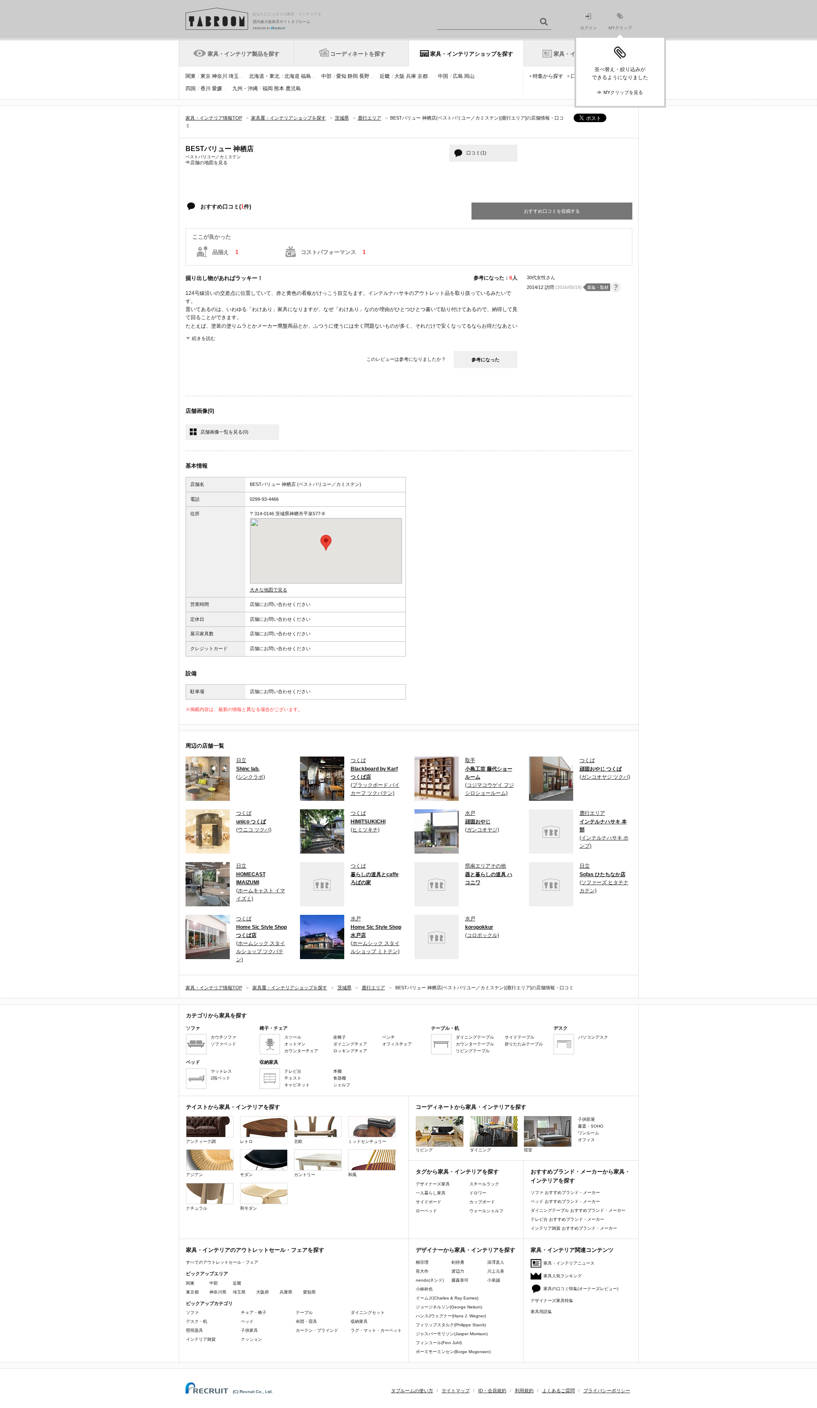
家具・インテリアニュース (568, 1263)
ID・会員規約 (492, 1390)
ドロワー (477, 1193)
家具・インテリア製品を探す (244, 54)
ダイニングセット (368, 1312)
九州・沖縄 (245, 88)
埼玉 (234, 76)
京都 (422, 76)
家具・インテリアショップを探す (471, 54)
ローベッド (426, 1210)
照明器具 (194, 1330)
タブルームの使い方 (412, 1390)
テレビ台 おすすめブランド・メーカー (567, 1219)
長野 (364, 76)
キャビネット (297, 1084)
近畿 (385, 76)
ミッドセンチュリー (367, 1141)
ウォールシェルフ (486, 1210)
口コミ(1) (476, 152)
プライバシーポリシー (606, 1390)
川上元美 (495, 1271)
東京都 (192, 1292)
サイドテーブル (519, 1037)
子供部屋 (586, 1119)
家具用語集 (541, 1311)
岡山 (469, 76)
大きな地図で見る (268, 589)
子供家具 (249, 1330)
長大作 (422, 1271)
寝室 (528, 1150)
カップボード (482, 1202)
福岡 (268, 88)
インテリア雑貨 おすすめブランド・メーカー (574, 1228)
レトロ (246, 1141)
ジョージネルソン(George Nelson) (449, 1307)
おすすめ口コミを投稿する (552, 211)
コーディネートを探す (358, 54)
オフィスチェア (397, 1044)
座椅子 (339, 1037)
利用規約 (524, 1390)
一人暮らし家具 (431, 1193)
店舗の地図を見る (209, 162)
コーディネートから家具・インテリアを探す (471, 1107)
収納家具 (359, 1321)
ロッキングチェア (350, 1050)
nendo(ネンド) (430, 1280)
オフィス (586, 1139)
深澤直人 (495, 1262)
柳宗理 (422, 1262)
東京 (205, 76)
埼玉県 (239, 1292)
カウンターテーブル (475, 1044)
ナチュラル (196, 1208)
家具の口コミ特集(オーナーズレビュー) (580, 1288)
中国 (443, 76)
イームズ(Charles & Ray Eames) (447, 1298)
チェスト (292, 1078)
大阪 (399, 76)
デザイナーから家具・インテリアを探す (465, 1250)
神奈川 (219, 76)
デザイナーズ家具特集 (552, 1300)
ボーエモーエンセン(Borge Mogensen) (453, 1351)
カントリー (304, 1174)
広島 (458, 76)
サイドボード (428, 1202)
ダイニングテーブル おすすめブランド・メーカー (578, 1210)
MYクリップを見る (623, 92)
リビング (424, 1150)
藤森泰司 (459, 1280)
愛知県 (309, 1292)
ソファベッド (223, 1044)
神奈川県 (217, 1292)
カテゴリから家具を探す (216, 1015)
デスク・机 (196, 1321)
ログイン (588, 28)
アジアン (194, 1174)
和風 (352, 1174)
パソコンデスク (593, 1037)
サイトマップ (456, 1390)
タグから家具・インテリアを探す (457, 1171)
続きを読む (203, 338)
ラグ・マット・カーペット (376, 1330)
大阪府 (262, 1292)
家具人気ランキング (562, 1276)
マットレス (221, 1071)
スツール (292, 1037)
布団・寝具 (306, 1321)
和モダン (248, 1208)
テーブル (304, 1312)
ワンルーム (588, 1133)
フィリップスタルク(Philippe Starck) (451, 1324)
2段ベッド (220, 1078)
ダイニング (480, 1150)
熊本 (279, 88)
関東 (191, 76)
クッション (251, 1339)
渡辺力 (457, 1271)
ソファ (192, 1312)
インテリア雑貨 (201, 1339)
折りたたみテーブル (524, 1044)
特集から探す (548, 76)
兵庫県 (286, 1292)
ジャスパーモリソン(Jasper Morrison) (452, 1333)
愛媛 (217, 88)
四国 (191, 88)
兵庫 (411, 76)
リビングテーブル (473, 1050)
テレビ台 (292, 1071)
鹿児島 (293, 88)
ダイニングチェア (350, 1044)
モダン (246, 1174)
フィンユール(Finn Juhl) (439, 1342)
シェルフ (341, 1084)
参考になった (485, 359)
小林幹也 (424, 1289)
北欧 (298, 1141)
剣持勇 (457, 1262)
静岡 (353, 76)
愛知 (341, 76)
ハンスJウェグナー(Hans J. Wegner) (451, 1316)
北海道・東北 (264, 76)
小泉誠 (493, 1280)
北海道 (292, 76)
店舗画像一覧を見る (224, 431)
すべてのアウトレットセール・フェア (222, 1262)
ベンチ (388, 1037)
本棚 (337, 1071)
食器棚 (339, 1078)
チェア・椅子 (253, 1312)
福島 (306, 76)
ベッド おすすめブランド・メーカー (565, 1201)
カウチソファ (223, 1037)
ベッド (247, 1321)
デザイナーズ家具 (433, 1184)
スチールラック (484, 1184)
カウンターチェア (301, 1050)
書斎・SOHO (590, 1126)
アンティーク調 (201, 1141)
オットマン (295, 1044)
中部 (326, 76)
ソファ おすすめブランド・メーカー (565, 1192)
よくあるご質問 (558, 1390)
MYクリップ (620, 28)
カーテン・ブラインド (317, 1330)
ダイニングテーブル (475, 1037)
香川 (205, 88)
